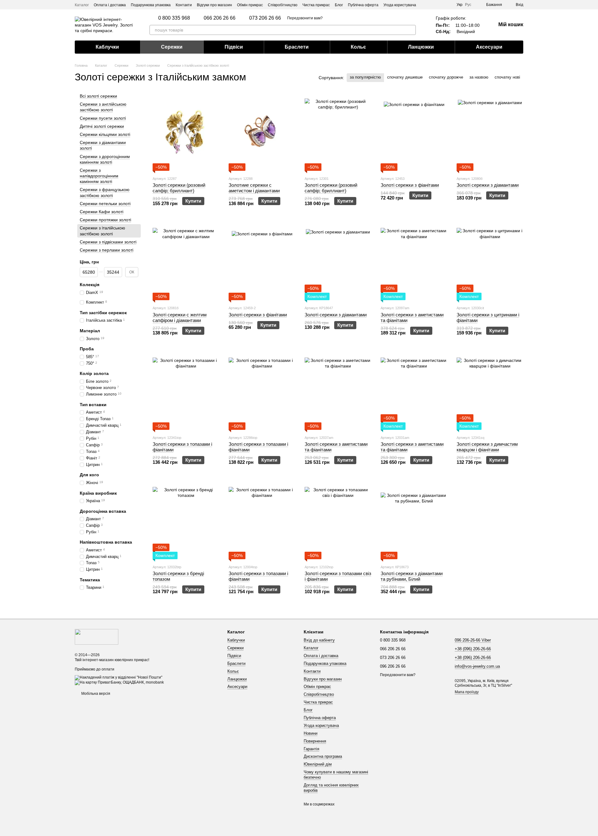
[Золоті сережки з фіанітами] (414, 132)
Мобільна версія (95, 693)
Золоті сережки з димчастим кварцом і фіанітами (487, 446)
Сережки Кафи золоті (101, 211)
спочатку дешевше (405, 77)
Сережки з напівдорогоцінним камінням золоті (99, 176)
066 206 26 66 (219, 18)
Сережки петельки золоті (105, 203)
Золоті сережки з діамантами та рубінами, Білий (412, 576)
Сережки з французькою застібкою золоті (105, 192)
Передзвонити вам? (305, 18)
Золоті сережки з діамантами (488, 185)
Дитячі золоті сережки (102, 126)
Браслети (297, 47)
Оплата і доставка (110, 5)
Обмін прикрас (250, 5)
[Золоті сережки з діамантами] (490, 132)
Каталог (82, 5)
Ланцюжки (421, 47)
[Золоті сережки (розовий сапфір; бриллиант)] (186, 132)
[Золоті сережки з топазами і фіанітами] (186, 391)
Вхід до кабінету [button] (319, 640)
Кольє (358, 47)
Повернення (315, 741)
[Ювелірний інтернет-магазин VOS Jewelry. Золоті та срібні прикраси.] (96, 636)
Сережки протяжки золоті (105, 219)
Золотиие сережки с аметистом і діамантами (254, 187)
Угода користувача (399, 5)
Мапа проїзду (467, 692)
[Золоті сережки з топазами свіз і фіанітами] (338, 520)
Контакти (184, 5)
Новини (310, 733)
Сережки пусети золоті (103, 118)
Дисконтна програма (323, 756)
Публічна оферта (363, 5)
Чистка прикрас (316, 5)
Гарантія (311, 749)
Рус (468, 5)
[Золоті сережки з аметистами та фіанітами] (414, 261)
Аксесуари (489, 47)
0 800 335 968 (174, 18)
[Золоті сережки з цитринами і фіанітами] (490, 261)
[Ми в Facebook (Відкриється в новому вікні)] (447, 4)
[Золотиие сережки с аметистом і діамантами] (262, 132)
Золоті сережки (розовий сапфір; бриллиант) (179, 187)
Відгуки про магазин (214, 5)
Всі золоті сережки (98, 96)
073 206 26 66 (265, 18)
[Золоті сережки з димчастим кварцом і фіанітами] (490, 391)
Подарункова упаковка (151, 5)
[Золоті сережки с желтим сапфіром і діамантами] (186, 261)
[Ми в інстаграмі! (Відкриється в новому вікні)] (440, 4)
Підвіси (234, 47)
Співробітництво (282, 5)
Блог (339, 5)
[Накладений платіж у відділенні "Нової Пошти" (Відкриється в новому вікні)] (118, 677)
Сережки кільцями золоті (105, 134)
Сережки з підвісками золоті (108, 241)
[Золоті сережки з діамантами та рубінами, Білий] (414, 520)
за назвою (478, 77)
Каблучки (107, 47)
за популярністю (365, 77)
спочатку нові (507, 77)
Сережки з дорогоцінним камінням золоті (105, 159)
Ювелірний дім (318, 764)
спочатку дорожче (446, 77)
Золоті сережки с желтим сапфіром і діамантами (179, 317)
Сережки (172, 47)
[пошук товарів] (411, 30)
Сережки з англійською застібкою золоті (103, 107)
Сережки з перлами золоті (106, 249)
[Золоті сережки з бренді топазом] (186, 520)
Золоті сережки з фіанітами (410, 185)
